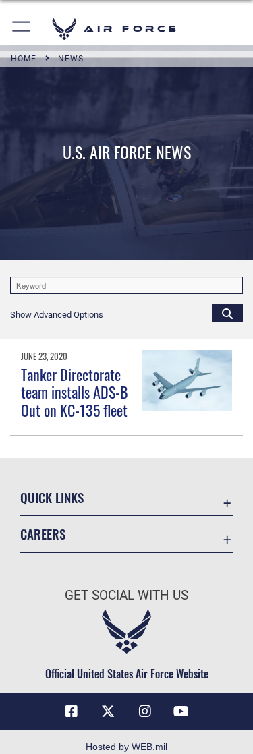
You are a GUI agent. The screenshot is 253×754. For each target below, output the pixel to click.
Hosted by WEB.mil (126, 746)
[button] (22, 28)
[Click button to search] (227, 313)
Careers (42, 534)
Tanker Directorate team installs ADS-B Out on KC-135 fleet (74, 392)
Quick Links (52, 497)
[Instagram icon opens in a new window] (145, 711)
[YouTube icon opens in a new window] (181, 711)
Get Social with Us (126, 595)
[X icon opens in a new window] (108, 711)
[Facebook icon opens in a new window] (71, 711)
